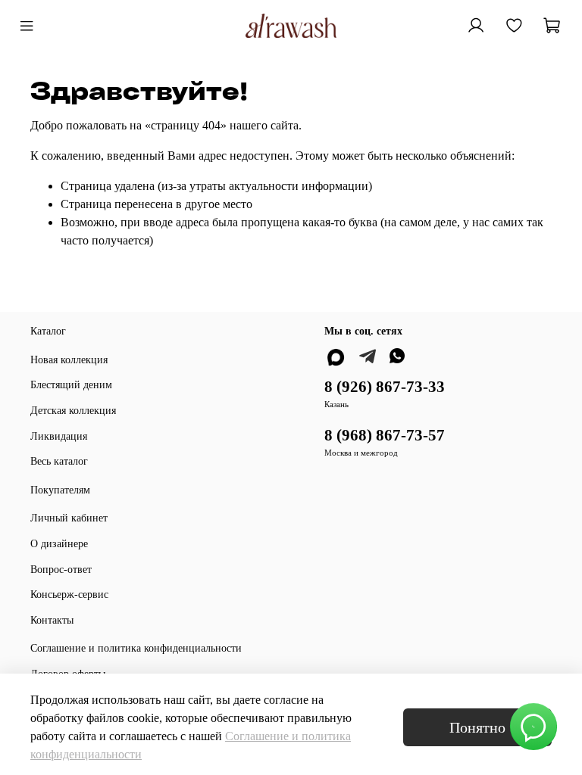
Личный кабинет (69, 518)
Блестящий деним (71, 384)
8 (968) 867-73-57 (384, 435)
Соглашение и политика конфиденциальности (136, 648)
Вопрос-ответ (61, 569)
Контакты (52, 620)
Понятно (477, 727)
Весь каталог (59, 461)
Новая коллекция (69, 359)
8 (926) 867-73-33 (384, 386)
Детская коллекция (73, 410)
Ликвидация (58, 436)
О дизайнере (59, 543)
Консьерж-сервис (69, 594)
